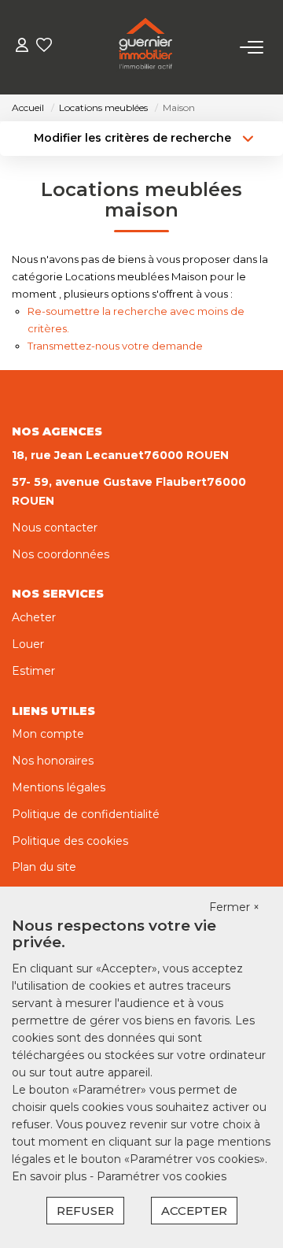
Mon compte (48, 734)
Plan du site (44, 867)
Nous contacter (54, 527)
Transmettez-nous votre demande (115, 345)
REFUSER (85, 1210)
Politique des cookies (70, 841)
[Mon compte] (22, 46)
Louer (28, 644)
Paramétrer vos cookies (161, 1176)
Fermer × (234, 907)
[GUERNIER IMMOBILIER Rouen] (145, 47)
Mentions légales (58, 787)
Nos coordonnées (60, 554)
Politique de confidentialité (86, 814)
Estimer (33, 671)
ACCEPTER (194, 1210)
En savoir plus (51, 1176)
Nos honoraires (53, 761)
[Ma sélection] (44, 46)
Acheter (34, 617)
